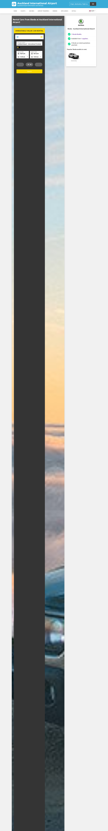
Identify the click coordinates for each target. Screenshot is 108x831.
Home (15, 11)
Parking (55, 11)
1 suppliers (84, 38)
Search (29, 71)
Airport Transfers (43, 11)
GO (93, 4)
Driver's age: (19, 60)
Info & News (64, 11)
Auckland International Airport (37, 4)
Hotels (74, 11)
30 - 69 (29, 64)
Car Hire (31, 11)
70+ (39, 64)
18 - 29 (20, 64)
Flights (23, 11)
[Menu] (41, 37)
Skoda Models (76, 34)
